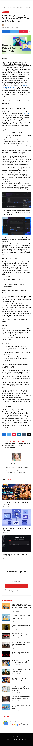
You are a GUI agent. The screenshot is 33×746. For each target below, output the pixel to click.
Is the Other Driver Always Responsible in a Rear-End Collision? (8, 445)
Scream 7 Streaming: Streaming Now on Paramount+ (21, 626)
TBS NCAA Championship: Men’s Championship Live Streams (21, 661)
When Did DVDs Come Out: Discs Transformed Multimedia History (21, 707)
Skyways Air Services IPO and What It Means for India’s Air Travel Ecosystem (21, 617)
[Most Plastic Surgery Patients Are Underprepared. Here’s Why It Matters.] (6, 689)
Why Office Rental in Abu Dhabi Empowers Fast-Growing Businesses (21, 644)
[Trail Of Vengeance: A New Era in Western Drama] (6, 672)
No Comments (6, 27)
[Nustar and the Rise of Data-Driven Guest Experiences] (16, 492)
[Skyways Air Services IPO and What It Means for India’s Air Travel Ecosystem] (6, 617)
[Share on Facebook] (6, 31)
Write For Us (14, 740)
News (7, 7)
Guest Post (22, 740)
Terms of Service (13, 742)
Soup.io (3, 7)
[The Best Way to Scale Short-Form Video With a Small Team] (16, 543)
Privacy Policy (15, 591)
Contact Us (6, 740)
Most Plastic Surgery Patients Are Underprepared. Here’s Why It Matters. (21, 688)
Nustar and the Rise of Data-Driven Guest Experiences (20, 679)
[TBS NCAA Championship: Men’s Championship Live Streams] (6, 663)
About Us (28, 740)
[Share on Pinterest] (23, 31)
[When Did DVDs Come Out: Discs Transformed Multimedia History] (6, 707)
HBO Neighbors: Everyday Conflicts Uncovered (19, 634)
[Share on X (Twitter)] (14, 31)
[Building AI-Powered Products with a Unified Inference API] (16, 517)
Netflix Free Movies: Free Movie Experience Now (21, 653)
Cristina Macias (10, 25)
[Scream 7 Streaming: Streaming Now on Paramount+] (6, 627)
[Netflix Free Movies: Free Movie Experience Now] (6, 654)
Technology (13, 7)
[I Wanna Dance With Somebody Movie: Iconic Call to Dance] (6, 699)
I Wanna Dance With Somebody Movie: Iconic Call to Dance (21, 697)
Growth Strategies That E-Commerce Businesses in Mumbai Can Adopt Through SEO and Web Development (21, 606)
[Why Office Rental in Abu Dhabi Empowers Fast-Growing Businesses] (6, 645)
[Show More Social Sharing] (29, 31)
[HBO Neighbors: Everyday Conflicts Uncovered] (6, 636)
